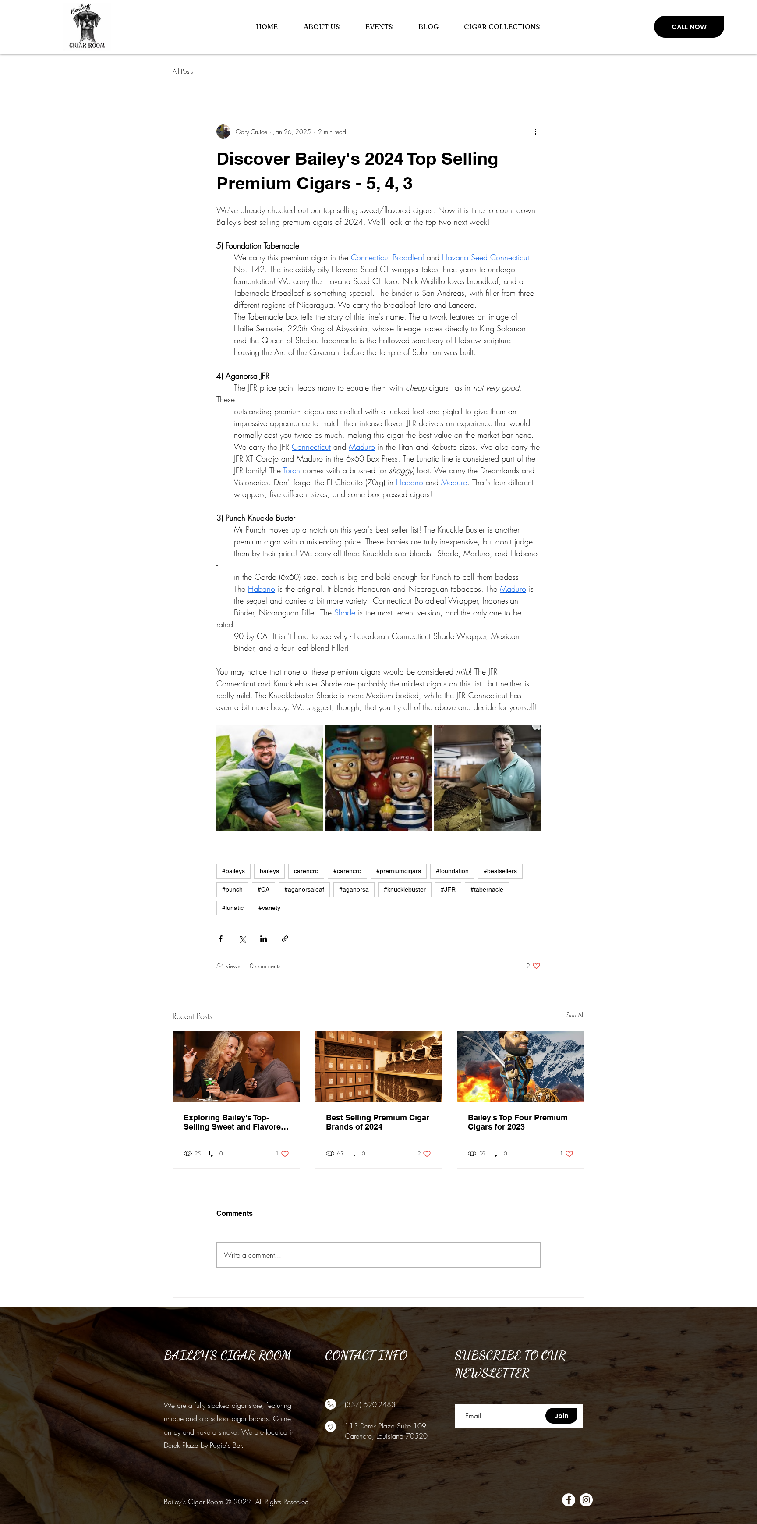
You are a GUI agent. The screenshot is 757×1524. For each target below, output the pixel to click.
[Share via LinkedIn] (263, 938)
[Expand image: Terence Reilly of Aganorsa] (487, 778)
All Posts (183, 71)
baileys (269, 870)
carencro (306, 870)
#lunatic (233, 907)
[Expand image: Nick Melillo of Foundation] (269, 778)
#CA (263, 889)
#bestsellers (500, 870)
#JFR (448, 889)
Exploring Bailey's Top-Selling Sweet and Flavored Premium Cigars (235, 1122)
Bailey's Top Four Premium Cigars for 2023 (518, 1122)
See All (575, 1015)
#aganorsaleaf (304, 889)
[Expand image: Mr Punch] (378, 778)
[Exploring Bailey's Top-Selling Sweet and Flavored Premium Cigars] (236, 1066)
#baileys (233, 870)
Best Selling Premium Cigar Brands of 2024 (377, 1122)
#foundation (452, 870)
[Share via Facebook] (220, 938)
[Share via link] (285, 938)
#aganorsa (354, 889)
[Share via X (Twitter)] (242, 938)
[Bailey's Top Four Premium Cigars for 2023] (520, 1066)
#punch (232, 889)
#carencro (347, 870)
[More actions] (535, 131)
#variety (269, 907)
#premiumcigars (398, 870)
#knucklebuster (405, 889)
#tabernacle (486, 889)
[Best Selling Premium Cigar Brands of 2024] (378, 1066)
